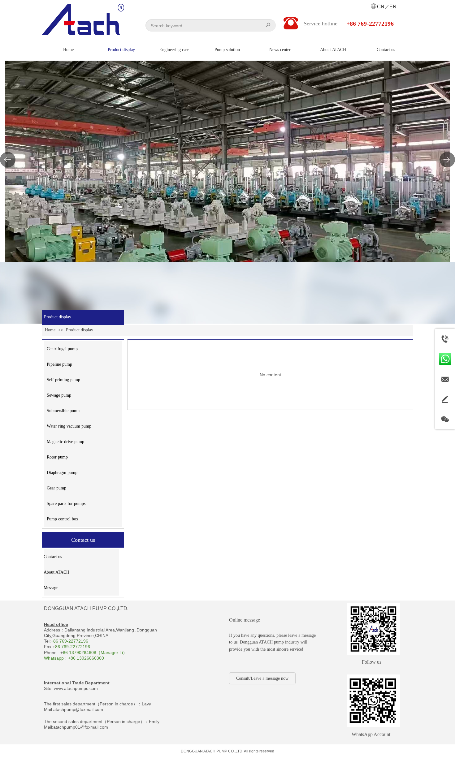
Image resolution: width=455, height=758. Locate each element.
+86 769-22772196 (69, 641)
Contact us (53, 556)
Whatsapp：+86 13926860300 (74, 658)
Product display (79, 330)
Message (51, 587)
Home (50, 330)
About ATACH (56, 572)
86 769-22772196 (72, 646)
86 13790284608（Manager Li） (95, 652)
